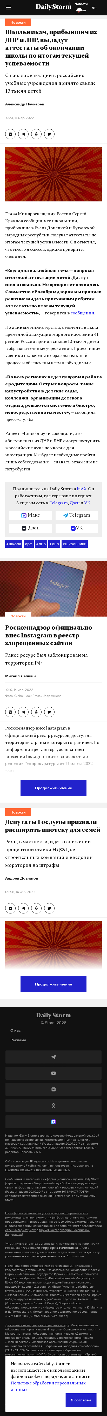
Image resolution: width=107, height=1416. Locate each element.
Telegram (58, 503)
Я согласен (81, 1400)
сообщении (82, 313)
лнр (41, 543)
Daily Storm (53, 7)
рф (28, 543)
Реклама (18, 1040)
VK (87, 503)
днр (54, 543)
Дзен (75, 503)
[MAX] (53, 1121)
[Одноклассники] (53, 1105)
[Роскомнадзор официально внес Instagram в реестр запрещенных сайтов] (10, 712)
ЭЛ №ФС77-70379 (18, 1148)
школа (13, 543)
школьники (74, 543)
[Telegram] (53, 1057)
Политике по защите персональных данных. (37, 1170)
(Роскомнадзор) (53, 1143)
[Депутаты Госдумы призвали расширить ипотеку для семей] (10, 908)
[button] (8, 9)
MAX (81, 489)
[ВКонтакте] (53, 1089)
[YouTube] (53, 1073)
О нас (15, 1030)
